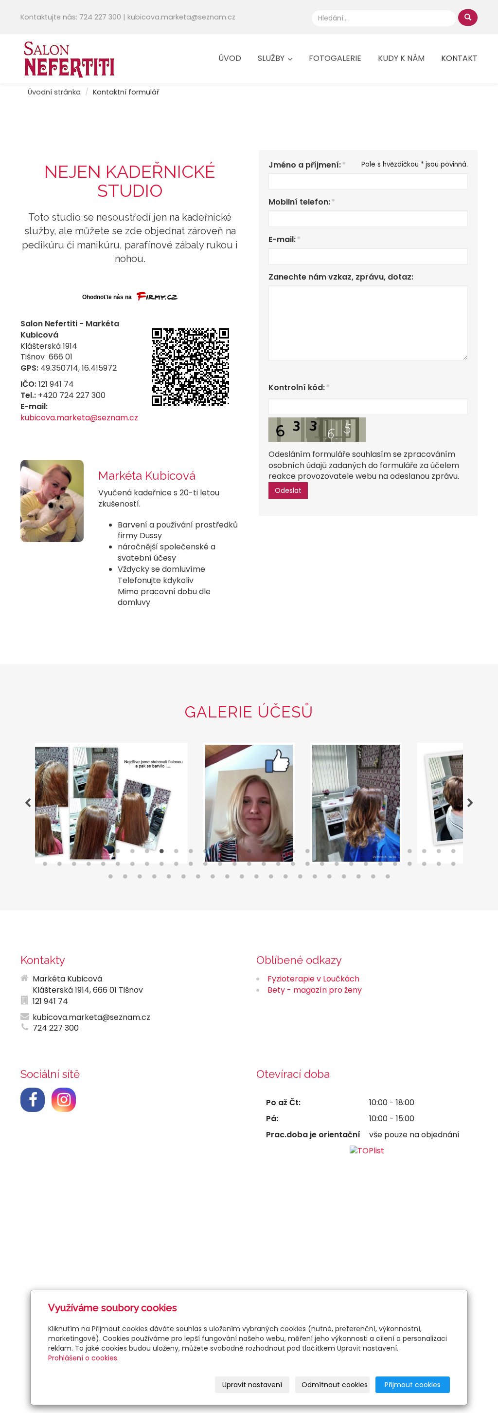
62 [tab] (154, 879)
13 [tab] (220, 853)
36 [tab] (132, 866)
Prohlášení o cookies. (83, 1358)
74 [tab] (329, 879)
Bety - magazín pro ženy (314, 990)
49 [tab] (322, 866)
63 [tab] (169, 879)
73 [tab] (315, 879)
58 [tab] (453, 866)
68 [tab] (242, 879)
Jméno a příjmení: (304, 165)
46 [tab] (278, 866)
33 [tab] (88, 866)
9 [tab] (161, 853)
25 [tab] (395, 853)
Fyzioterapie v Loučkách (313, 978)
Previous (28, 803)
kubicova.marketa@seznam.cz (79, 417)
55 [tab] (409, 866)
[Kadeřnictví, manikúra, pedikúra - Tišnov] (69, 57)
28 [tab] (439, 853)
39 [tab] (176, 866)
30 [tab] (45, 866)
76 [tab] (358, 879)
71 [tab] (285, 879)
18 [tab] (293, 853)
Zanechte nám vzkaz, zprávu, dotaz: (340, 277)
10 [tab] (176, 853)
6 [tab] (118, 853)
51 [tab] (351, 866)
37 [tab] (147, 866)
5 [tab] (103, 853)
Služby (272, 58)
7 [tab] (132, 853)
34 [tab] (103, 866)
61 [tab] (139, 879)
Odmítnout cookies (335, 1385)
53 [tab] (380, 866)
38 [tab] (161, 866)
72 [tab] (300, 879)
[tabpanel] (249, 803)
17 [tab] (278, 853)
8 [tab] (147, 853)
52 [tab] (366, 866)
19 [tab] (307, 853)
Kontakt (459, 58)
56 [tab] (424, 866)
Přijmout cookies (413, 1385)
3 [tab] (74, 853)
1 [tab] (45, 853)
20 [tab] (322, 853)
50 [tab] (336, 866)
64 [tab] (183, 879)
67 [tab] (227, 879)
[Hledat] (468, 17)
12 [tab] (205, 853)
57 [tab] (439, 866)
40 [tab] (191, 866)
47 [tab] (293, 866)
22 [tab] (351, 853)
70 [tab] (271, 879)
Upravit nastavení (252, 1385)
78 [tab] (387, 879)
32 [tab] (74, 866)
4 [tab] (88, 853)
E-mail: (282, 239)
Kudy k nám (401, 58)
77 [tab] (373, 879)
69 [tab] (256, 879)
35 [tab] (118, 866)
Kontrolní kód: (296, 387)
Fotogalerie (335, 58)
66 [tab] (212, 879)
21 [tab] (336, 853)
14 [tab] (234, 853)
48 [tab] (307, 866)
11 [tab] (191, 853)
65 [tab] (198, 879)
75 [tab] (344, 879)
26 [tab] (409, 853)
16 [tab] (263, 853)
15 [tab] (249, 853)
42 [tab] (220, 866)
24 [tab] (380, 853)
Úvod (229, 58)
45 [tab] (263, 866)
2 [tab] (59, 853)
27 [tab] (424, 853)
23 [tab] (366, 853)
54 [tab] (395, 866)
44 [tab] (249, 866)
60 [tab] (125, 879)
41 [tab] (205, 866)
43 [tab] (234, 866)
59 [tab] (110, 879)
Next (470, 803)
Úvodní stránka (54, 92)
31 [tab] (59, 866)
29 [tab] (453, 853)
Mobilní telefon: (299, 202)
